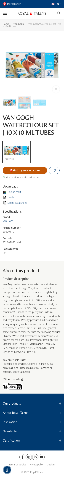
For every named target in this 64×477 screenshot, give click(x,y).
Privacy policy (36, 464)
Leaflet (11, 197)
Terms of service (17, 464)
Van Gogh (19, 24)
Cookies (51, 464)
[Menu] (9, 13)
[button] (57, 4)
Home (6, 24)
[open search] (58, 13)
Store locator (14, 3)
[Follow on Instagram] (29, 457)
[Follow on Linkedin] (35, 457)
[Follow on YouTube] (42, 457)
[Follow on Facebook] (22, 457)
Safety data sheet (17, 202)
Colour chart (14, 192)
